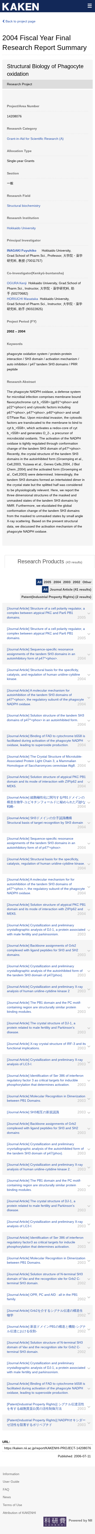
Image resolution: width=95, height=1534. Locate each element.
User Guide (11, 1481)
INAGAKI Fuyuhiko (21, 250)
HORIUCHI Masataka (22, 299)
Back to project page (20, 21)
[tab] (50, 561)
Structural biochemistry (23, 205)
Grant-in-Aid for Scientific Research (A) (35, 138)
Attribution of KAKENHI (19, 1513)
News (7, 1497)
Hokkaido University (21, 228)
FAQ (6, 1489)
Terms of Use (12, 1505)
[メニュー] (89, 5)
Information (11, 1474)
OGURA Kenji (17, 283)
